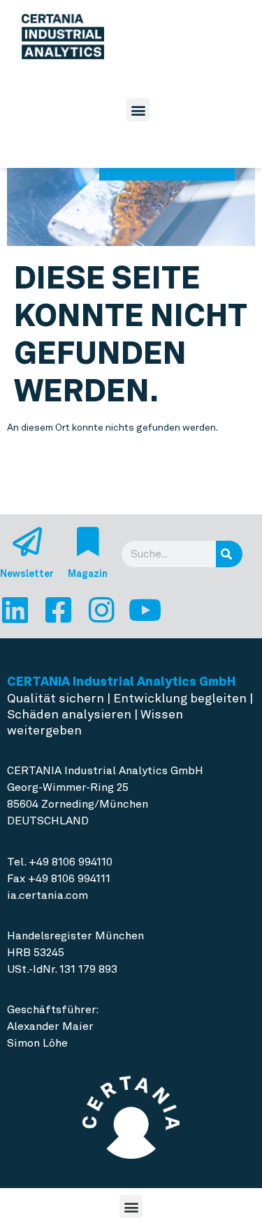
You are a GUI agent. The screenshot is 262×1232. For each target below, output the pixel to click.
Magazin (88, 573)
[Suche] (229, 554)
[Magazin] (88, 541)
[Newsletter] (27, 541)
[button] (138, 109)
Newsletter (27, 573)
